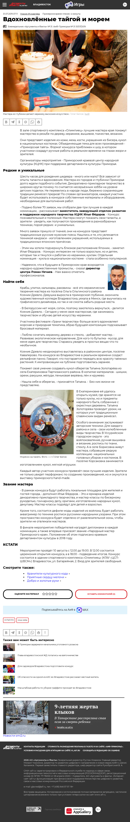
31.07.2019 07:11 (10, 14)
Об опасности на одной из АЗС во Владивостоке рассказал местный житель (58, 677)
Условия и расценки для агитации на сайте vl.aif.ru (52, 750)
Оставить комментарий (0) (101, 594)
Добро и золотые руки (43, 580)
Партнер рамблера (53, 809)
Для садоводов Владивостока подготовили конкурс (45, 666)
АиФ (87, 114)
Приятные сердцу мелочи (45, 577)
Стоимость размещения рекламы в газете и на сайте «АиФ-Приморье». (85, 747)
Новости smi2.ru (14, 735)
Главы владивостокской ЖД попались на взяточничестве (48, 655)
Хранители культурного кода (47, 573)
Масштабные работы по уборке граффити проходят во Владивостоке (54, 688)
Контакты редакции (34, 747)
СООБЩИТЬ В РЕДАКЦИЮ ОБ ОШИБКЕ (101, 750)
